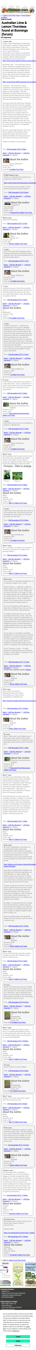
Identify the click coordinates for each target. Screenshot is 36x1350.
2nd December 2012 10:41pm (18, 1145)
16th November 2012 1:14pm (18, 748)
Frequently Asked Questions (11, 1295)
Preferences (18, 1345)
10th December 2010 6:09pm (18, 192)
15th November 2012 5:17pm (18, 429)
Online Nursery (7, 1305)
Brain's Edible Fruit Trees (18, 684)
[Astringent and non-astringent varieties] (18, 12)
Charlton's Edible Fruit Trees (18, 1214)
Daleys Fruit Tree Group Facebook (13, 1293)
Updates (4, 17)
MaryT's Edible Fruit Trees (18, 503)
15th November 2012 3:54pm (17, 393)
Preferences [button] (15, 1331)
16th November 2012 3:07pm (18, 926)
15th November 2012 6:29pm (18, 520)
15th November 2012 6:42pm (17, 555)
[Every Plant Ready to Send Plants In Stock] (17, 1274)
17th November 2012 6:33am (18, 1071)
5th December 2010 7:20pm (16, 149)
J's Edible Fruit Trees (16, 169)
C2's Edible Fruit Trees (16, 318)
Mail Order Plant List (9, 1304)
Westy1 (28, 670)
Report (15, 155)
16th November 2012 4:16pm (17, 961)
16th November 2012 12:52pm (17, 708)
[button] (2, 11)
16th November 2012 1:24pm (17, 821)
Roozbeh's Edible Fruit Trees (20, 1255)
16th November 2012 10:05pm (17, 1041)
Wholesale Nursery (8, 1309)
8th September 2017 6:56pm (18, 1237)
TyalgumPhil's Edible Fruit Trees (21, 213)
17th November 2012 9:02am (17, 1104)
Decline (18, 1341)
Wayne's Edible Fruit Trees (18, 244)
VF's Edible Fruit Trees (18, 1022)
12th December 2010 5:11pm (18, 261)
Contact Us (5, 1291)
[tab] (4, 7)
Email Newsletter (8, 1297)
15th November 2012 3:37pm (18, 354)
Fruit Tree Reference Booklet (12, 1307)
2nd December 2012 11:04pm (17, 1195)
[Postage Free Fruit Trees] (5, 1283)
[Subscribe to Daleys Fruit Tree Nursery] (5, 1270)
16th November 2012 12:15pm (18, 662)
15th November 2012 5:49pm (17, 485)
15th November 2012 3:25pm (17, 300)
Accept (18, 1336)
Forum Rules (25, 15)
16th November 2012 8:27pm (18, 1002)
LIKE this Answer (14, 153)
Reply (5, 153)
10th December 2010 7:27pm (17, 224)
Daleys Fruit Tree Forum (11, 15)
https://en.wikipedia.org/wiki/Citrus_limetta (19, 1233)
